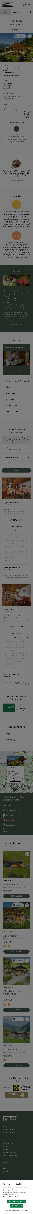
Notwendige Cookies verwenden (16, 1210)
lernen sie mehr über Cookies (10, 1196)
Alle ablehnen (16, 1205)
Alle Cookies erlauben (16, 1201)
